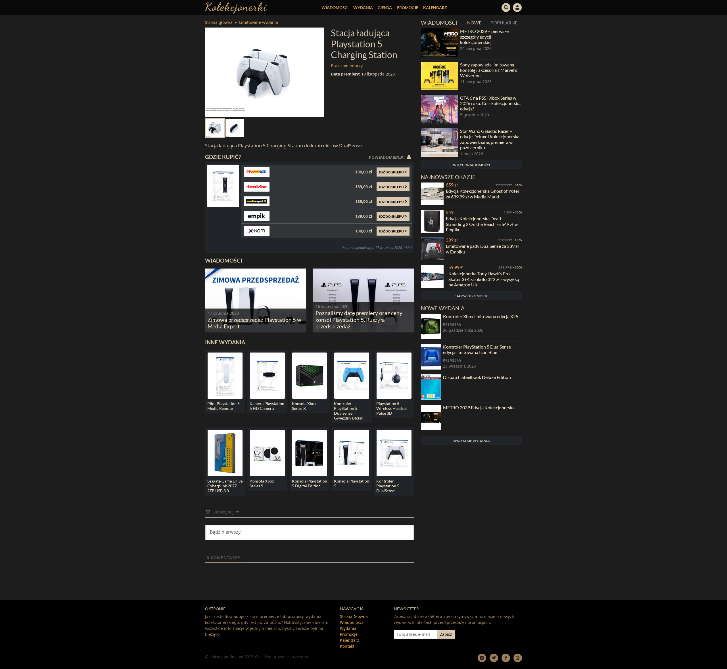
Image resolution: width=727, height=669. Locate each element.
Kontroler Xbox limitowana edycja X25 (480, 316)
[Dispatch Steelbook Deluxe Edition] (431, 387)
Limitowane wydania (258, 22)
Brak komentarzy (347, 65)
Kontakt (347, 646)
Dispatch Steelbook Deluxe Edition (477, 377)
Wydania (363, 7)
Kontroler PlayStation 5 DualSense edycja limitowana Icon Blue (477, 349)
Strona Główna (354, 616)
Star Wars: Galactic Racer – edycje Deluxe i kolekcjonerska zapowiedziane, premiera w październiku (489, 139)
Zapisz (446, 634)
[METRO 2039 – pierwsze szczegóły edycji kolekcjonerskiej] (439, 42)
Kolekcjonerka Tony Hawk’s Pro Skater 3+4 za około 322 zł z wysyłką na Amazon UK (483, 279)
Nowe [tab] (474, 22)
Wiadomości (334, 7)
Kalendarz (435, 7)
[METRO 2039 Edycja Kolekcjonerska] (431, 417)
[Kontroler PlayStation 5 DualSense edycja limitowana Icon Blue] (431, 357)
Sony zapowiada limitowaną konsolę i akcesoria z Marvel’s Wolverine (488, 70)
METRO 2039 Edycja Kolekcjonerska (479, 407)
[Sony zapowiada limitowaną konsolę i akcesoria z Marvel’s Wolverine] (439, 76)
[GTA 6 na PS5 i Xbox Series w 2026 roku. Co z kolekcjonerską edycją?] (439, 109)
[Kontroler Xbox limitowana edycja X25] (431, 326)
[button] (506, 7)
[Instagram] (517, 657)
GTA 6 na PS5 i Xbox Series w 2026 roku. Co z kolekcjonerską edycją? (490, 103)
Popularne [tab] (503, 22)
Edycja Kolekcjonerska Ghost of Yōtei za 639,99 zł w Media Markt (482, 193)
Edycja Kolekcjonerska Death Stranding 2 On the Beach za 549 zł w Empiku (482, 224)
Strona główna (219, 22)
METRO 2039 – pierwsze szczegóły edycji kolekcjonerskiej (484, 36)
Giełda (385, 7)
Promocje (407, 7)
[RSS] (482, 657)
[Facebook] (506, 657)
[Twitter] (494, 657)
